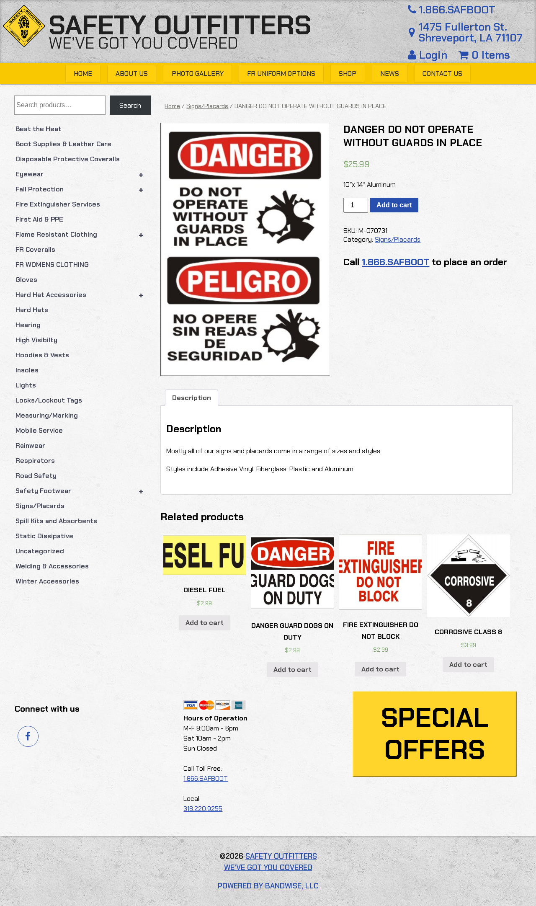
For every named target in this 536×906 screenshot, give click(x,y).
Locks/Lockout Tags (48, 400)
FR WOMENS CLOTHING (52, 264)
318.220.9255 (202, 808)
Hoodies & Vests (42, 355)
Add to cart (394, 205)
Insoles (27, 370)
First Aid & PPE (39, 219)
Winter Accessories (47, 581)
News (389, 73)
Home (83, 73)
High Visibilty (36, 340)
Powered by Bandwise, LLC (268, 886)
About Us (132, 73)
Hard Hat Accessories (79, 294)
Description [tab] (191, 397)
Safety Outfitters (180, 25)
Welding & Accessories (52, 566)
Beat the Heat (38, 128)
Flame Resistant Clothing (79, 234)
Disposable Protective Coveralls (67, 159)
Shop (347, 73)
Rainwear (30, 445)
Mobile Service (39, 430)
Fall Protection (79, 189)
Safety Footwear (79, 490)
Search (130, 105)
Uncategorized (39, 551)
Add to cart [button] (205, 622)
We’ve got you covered (143, 43)
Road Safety (36, 475)
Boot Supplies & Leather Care (63, 143)
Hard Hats (31, 309)
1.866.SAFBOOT (457, 10)
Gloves (26, 279)
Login (433, 55)
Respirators (35, 460)
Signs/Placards (39, 505)
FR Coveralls (35, 249)
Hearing (28, 324)
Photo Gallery (198, 73)
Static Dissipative (44, 536)
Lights (25, 385)
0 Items (489, 55)
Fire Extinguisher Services (57, 204)
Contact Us (442, 73)
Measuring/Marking (46, 415)
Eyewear (79, 174)
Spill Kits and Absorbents (56, 520)
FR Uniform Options (281, 73)
